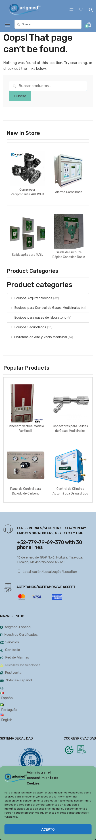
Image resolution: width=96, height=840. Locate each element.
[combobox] (48, 24)
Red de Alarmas (17, 657)
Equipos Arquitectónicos (33, 298)
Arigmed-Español (18, 627)
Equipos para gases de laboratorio (40, 318)
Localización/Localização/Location (50, 572)
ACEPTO (48, 829)
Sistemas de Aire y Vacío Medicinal (40, 337)
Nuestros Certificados (21, 635)
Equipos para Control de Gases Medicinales (47, 308)
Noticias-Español (19, 680)
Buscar (20, 96)
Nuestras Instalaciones (22, 665)
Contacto (12, 650)
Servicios (12, 642)
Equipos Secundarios (30, 327)
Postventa (13, 673)
